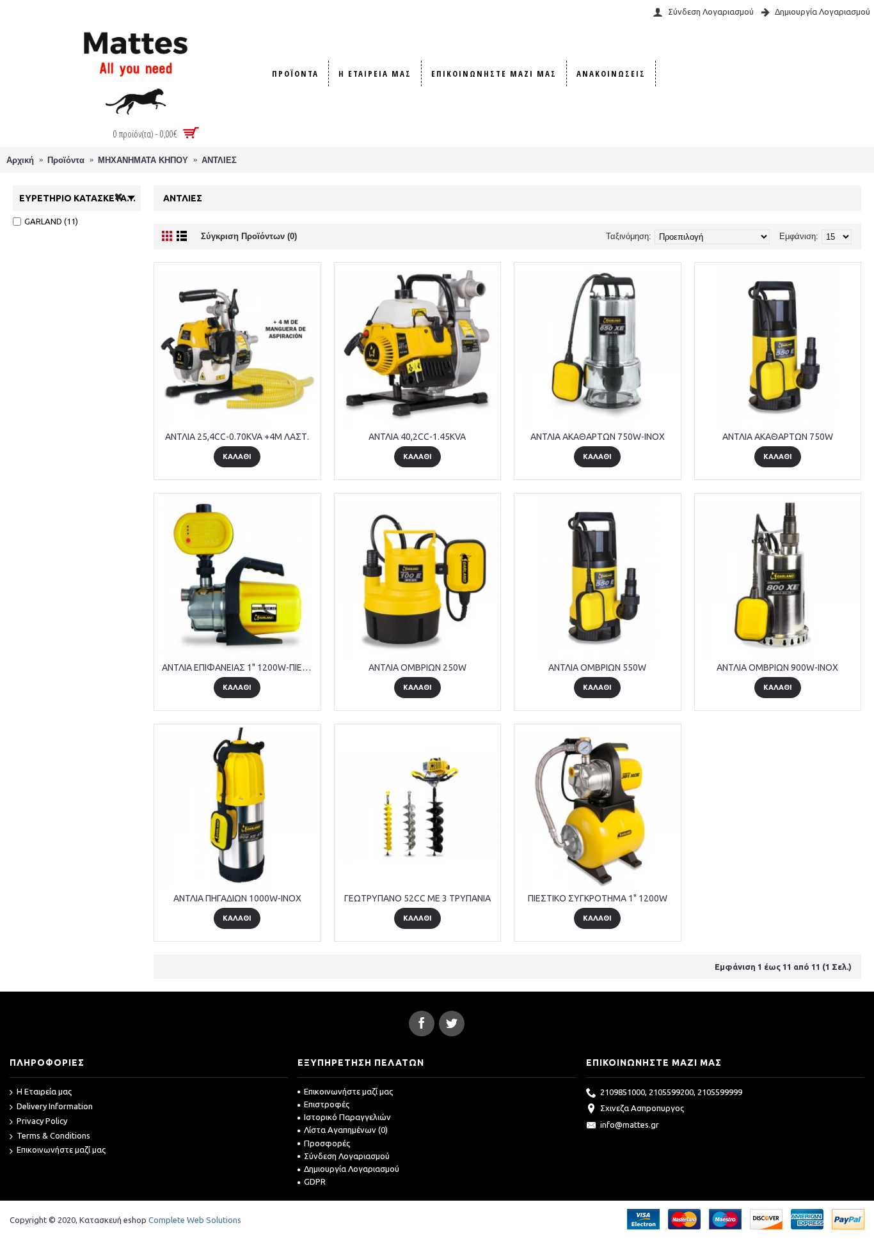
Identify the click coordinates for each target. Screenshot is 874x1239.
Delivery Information (55, 1106)
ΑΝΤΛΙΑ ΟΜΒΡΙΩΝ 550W (597, 667)
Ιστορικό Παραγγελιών (347, 1116)
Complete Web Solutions (194, 1219)
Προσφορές (327, 1143)
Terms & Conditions (53, 1135)
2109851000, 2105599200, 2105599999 (671, 1091)
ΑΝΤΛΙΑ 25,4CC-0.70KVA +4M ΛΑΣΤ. (237, 437)
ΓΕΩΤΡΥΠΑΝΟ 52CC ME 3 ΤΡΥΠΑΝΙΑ (417, 898)
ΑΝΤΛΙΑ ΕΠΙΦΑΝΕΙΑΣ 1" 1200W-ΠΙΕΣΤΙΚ (239, 667)
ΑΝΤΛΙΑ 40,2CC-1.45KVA (417, 437)
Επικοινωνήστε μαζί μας (61, 1149)
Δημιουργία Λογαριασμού (351, 1168)
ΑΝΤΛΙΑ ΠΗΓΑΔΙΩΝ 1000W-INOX (237, 898)
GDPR (315, 1181)
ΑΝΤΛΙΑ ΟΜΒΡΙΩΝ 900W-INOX (777, 667)
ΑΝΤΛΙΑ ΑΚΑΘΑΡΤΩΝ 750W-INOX (597, 437)
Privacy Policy (42, 1120)
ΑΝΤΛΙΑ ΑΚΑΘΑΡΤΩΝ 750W (777, 437)
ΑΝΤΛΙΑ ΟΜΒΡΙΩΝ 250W (417, 667)
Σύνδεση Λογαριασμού (347, 1155)
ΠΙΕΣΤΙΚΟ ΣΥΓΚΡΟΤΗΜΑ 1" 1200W (597, 898)
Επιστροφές (326, 1104)
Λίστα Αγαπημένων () (346, 1129)
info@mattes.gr (629, 1124)
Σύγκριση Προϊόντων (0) (249, 236)
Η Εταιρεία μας (44, 1091)
